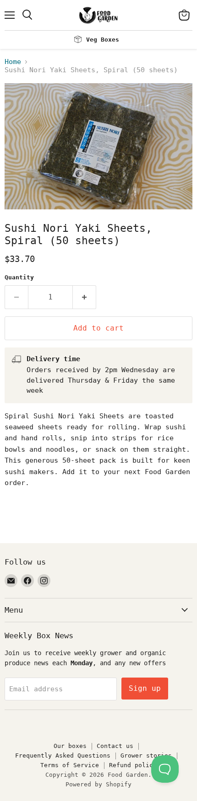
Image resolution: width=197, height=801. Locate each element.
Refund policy (133, 765)
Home (13, 62)
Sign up (145, 688)
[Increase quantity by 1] (84, 297)
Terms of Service (69, 765)
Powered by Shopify (98, 784)
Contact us (115, 745)
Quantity (19, 277)
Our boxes (70, 745)
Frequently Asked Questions (62, 755)
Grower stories (146, 755)
